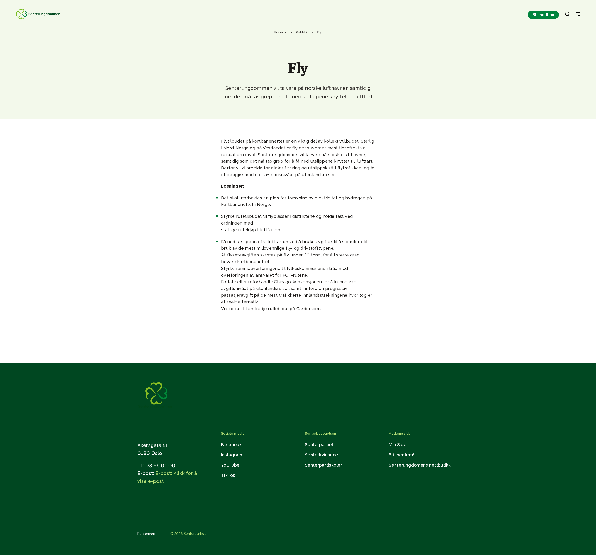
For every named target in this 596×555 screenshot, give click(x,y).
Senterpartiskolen (324, 465)
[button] (567, 15)
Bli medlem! (401, 454)
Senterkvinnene (321, 454)
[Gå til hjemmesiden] (155, 409)
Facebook (231, 444)
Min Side (397, 444)
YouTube (230, 465)
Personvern (146, 533)
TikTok (228, 475)
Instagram (231, 454)
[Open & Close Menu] (578, 14)
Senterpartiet (319, 444)
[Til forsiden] (38, 19)
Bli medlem (543, 15)
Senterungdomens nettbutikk (420, 465)
